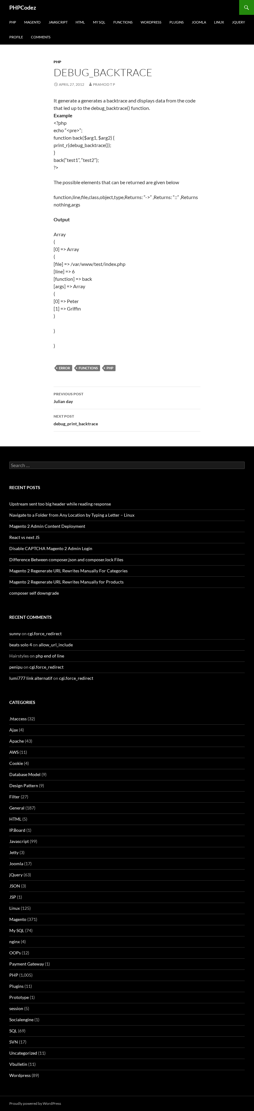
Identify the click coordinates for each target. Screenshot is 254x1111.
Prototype (19, 997)
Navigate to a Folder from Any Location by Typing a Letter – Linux (71, 515)
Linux (219, 22)
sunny (15, 633)
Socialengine (21, 1019)
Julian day (68, 398)
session (16, 1008)
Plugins (176, 22)
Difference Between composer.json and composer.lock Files (66, 559)
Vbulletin (18, 1064)
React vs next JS (24, 537)
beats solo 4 (20, 644)
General (16, 807)
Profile (16, 37)
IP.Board (17, 830)
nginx (14, 941)
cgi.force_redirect (45, 633)
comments (40, 37)
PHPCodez (22, 7)
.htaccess (18, 718)
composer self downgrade (34, 593)
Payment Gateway (26, 963)
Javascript (58, 22)
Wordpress (20, 1075)
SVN (13, 1041)
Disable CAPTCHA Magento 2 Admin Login (50, 548)
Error (64, 368)
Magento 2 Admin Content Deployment (47, 526)
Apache (16, 741)
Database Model (25, 774)
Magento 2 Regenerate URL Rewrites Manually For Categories (68, 570)
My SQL (99, 22)
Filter (14, 796)
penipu (16, 667)
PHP (12, 22)
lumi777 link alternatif (30, 678)
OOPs (15, 952)
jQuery (238, 22)
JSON (14, 885)
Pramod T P (104, 84)
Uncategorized (23, 1053)
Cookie (16, 763)
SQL (13, 1030)
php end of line (50, 655)
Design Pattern (23, 785)
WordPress (151, 22)
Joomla (199, 22)
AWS (14, 752)
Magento (32, 22)
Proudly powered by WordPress (35, 1103)
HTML (80, 22)
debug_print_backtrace (76, 420)
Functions (123, 22)
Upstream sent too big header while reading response (60, 503)
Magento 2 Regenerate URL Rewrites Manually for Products (66, 581)
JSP (12, 897)
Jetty (14, 852)
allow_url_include (56, 644)
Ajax (13, 729)
